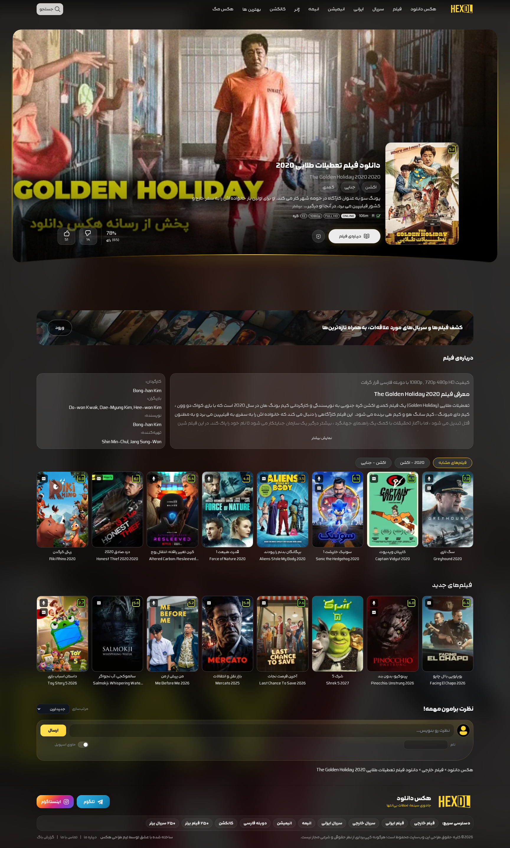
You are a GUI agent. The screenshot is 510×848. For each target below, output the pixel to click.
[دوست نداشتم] (88, 233)
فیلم (397, 9)
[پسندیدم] (66, 233)
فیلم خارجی (433, 770)
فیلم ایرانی (394, 823)
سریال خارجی (363, 823)
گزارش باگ (45, 837)
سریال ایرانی (331, 823)
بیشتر (297, 206)
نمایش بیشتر (322, 438)
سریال (378, 9)
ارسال (53, 730)
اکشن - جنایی (373, 463)
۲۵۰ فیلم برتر (197, 823)
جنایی (349, 187)
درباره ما (90, 837)
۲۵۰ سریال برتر (162, 823)
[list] (255, 518)
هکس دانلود (424, 9)
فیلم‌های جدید (452, 585)
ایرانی (359, 9)
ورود (59, 328)
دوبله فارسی (255, 823)
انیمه (313, 9)
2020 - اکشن (412, 463)
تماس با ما (69, 837)
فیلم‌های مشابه (453, 463)
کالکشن (278, 9)
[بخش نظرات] (318, 236)
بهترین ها (252, 9)
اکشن (371, 187)
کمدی (328, 187)
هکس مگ (223, 9)
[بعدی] (28, 508)
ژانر (297, 9)
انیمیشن (336, 9)
